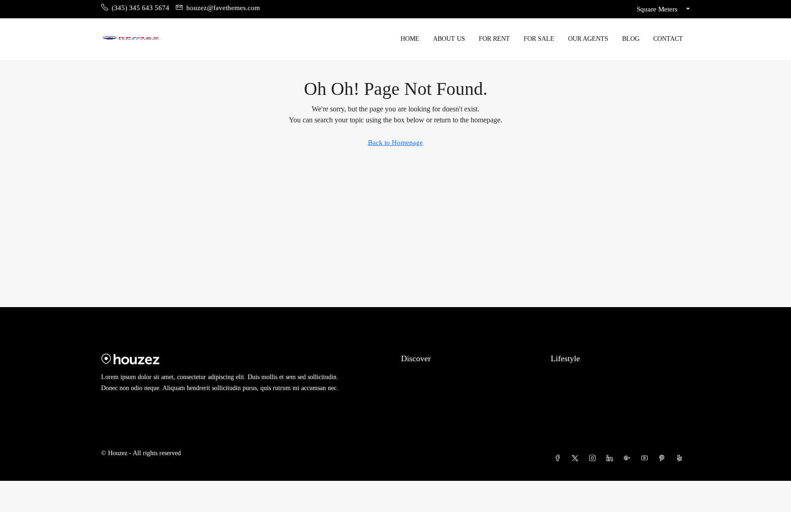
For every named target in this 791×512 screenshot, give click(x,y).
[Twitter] (577, 458)
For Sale (539, 38)
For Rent (494, 38)
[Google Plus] (629, 458)
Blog (630, 38)
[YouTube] (646, 458)
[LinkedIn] (612, 458)
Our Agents (588, 38)
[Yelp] (681, 458)
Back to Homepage (395, 142)
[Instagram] (594, 458)
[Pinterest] (664, 458)
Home (410, 38)
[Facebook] (559, 458)
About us (449, 38)
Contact (668, 38)
